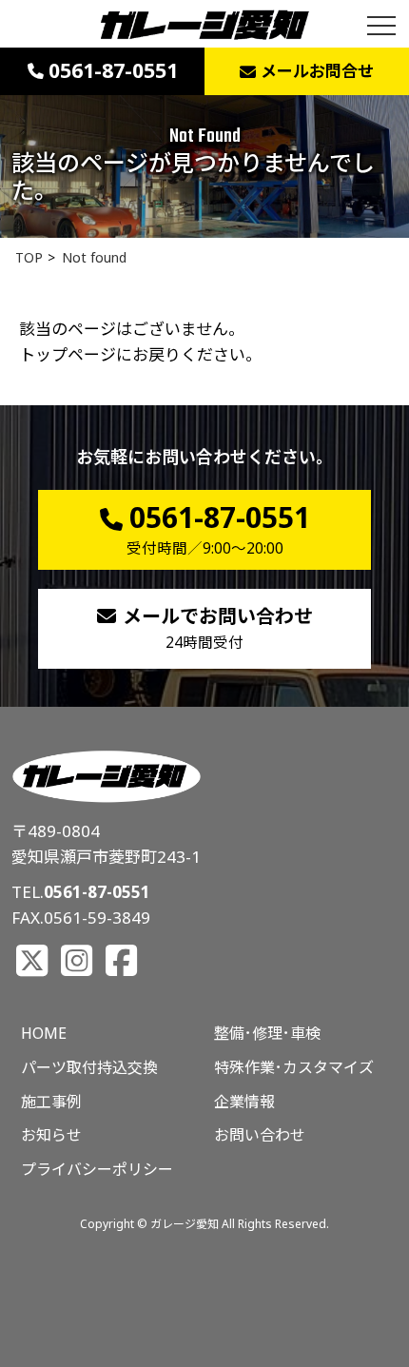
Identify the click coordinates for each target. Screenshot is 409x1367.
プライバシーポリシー (97, 1169)
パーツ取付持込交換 (89, 1067)
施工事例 (51, 1101)
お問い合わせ (259, 1134)
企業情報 (244, 1101)
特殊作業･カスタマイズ (294, 1067)
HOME (44, 1033)
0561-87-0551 (97, 892)
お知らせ (51, 1134)
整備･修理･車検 (267, 1033)
